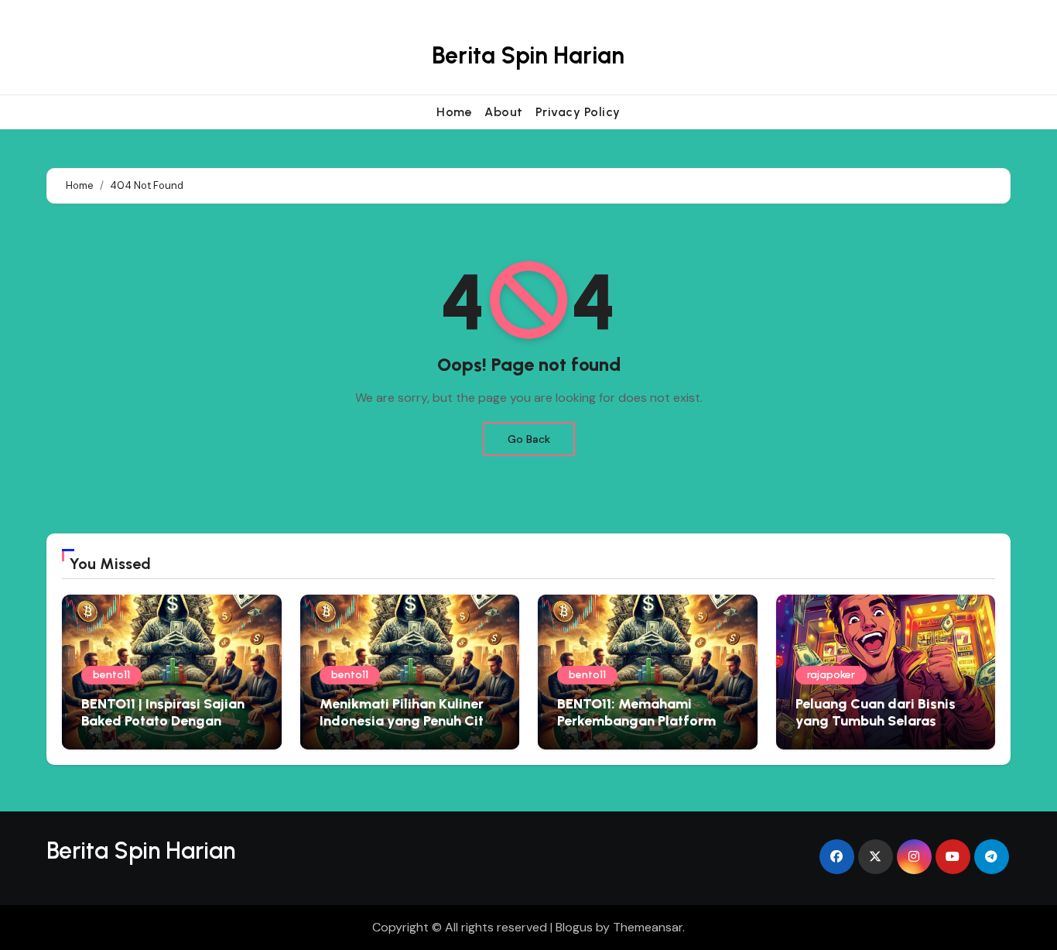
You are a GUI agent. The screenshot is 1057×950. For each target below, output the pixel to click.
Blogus (574, 927)
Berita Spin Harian (528, 55)
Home (454, 112)
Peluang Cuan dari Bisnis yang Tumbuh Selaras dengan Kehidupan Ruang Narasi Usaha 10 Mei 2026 (879, 729)
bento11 (111, 674)
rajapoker (831, 674)
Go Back (529, 439)
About (503, 112)
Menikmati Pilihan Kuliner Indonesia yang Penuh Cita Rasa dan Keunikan (406, 720)
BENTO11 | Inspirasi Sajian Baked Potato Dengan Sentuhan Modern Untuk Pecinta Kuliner (163, 729)
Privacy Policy (578, 112)
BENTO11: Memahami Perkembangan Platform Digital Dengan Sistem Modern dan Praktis (636, 729)
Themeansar (647, 927)
